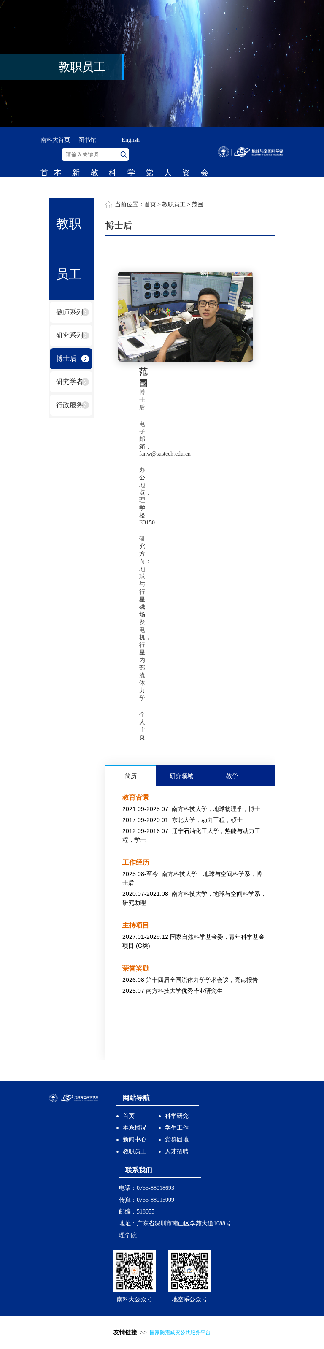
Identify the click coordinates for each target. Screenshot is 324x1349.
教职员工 (94, 210)
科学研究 (112, 210)
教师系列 (69, 312)
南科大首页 (55, 140)
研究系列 (69, 335)
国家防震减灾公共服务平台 (180, 1332)
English (131, 140)
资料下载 (186, 210)
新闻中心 (134, 1139)
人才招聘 (168, 210)
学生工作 (131, 210)
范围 (197, 204)
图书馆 (87, 140)
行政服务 (69, 404)
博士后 (66, 358)
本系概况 (134, 1128)
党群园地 (149, 210)
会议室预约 (204, 223)
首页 (44, 185)
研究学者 (69, 381)
